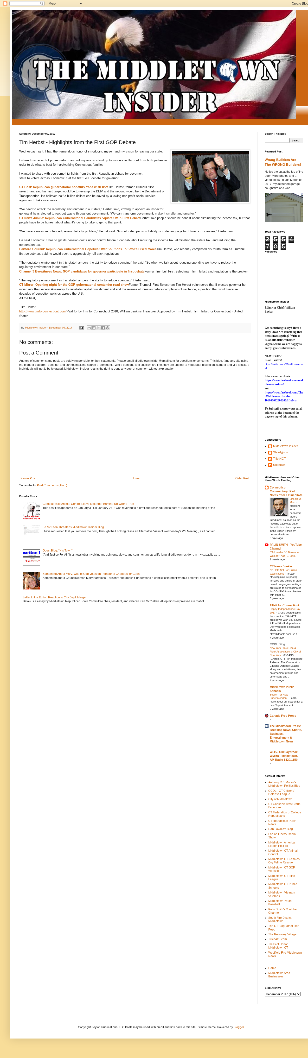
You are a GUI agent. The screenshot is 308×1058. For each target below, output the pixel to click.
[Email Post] (81, 327)
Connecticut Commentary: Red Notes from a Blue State (286, 491)
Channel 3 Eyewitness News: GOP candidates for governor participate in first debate (81, 271)
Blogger (239, 1027)
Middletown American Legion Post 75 (282, 844)
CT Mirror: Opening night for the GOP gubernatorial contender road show (74, 284)
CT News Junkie (281, 566)
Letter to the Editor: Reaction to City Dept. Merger (55, 597)
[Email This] (89, 327)
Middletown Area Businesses (279, 974)
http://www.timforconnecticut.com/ (43, 311)
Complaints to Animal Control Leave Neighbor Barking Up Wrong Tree (88, 504)
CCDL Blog (277, 644)
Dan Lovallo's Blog (280, 829)
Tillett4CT (279, 458)
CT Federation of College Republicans (284, 814)
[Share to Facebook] (103, 327)
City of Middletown (280, 799)
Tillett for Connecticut (284, 605)
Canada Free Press (283, 715)
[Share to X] (98, 327)
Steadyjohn (280, 452)
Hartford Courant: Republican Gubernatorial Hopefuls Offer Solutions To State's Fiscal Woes (87, 249)
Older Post (242, 478)
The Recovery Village (282, 934)
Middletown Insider (285, 446)
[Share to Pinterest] (107, 327)
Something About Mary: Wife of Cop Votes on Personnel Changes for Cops (91, 574)
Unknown (279, 465)
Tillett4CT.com (277, 939)
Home (136, 478)
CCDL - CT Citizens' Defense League (281, 792)
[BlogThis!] (93, 327)
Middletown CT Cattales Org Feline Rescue (284, 860)
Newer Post (28, 478)
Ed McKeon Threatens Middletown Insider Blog (73, 527)
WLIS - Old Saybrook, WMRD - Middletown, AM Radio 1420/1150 (284, 755)
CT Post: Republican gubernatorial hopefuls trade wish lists (63, 187)
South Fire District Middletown (279, 919)
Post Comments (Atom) (52, 485)
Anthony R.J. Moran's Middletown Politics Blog (284, 784)
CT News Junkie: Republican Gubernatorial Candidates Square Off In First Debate (79, 218)
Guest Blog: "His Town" (57, 550)
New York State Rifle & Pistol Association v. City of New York (285, 651)
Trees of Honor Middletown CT (278, 946)
